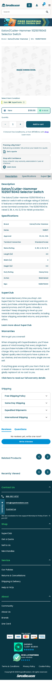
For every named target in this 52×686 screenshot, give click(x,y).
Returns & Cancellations (13, 575)
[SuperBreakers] (11, 5)
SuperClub (46, 176)
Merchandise (8, 551)
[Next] (49, 176)
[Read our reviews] (26, 657)
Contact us (11, 509)
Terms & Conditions (10, 666)
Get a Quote (8, 539)
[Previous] (39, 457)
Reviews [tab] (6, 429)
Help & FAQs (8, 587)
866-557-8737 (12, 496)
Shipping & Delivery (11, 581)
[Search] (47, 12)
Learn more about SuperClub (17, 325)
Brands (5, 617)
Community (7, 605)
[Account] (37, 5)
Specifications (29, 176)
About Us (6, 611)
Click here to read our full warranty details (23, 377)
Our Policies (7, 569)
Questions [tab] (20, 429)
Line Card (6, 623)
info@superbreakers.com (17, 503)
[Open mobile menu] (49, 5)
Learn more (11, 167)
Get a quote (12, 152)
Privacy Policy (29, 666)
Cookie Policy (44, 666)
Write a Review (30, 442)
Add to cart (38, 124)
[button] (31, 648)
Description (11, 176)
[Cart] (43, 5)
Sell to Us (6, 545)
